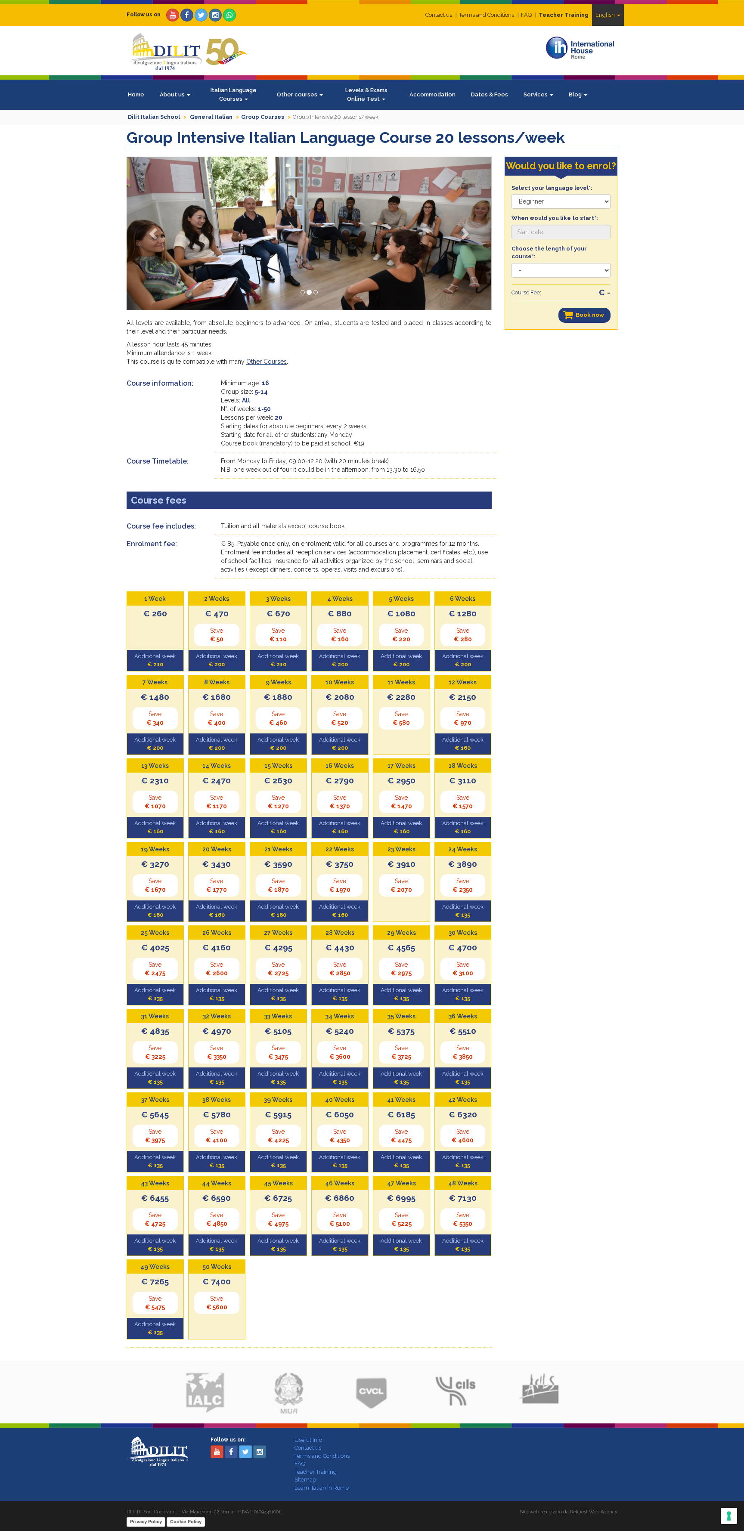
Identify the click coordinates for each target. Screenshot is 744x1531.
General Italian (211, 117)
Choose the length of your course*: (549, 252)
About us (173, 94)
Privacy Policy (146, 1522)
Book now (590, 315)
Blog (576, 94)
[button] (154, 233)
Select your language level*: (552, 188)
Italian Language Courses (234, 94)
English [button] (605, 15)
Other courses (298, 94)
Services (536, 94)
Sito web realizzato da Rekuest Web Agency (568, 1512)
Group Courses (262, 117)
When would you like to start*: (555, 218)
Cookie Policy (186, 1522)
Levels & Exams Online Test (366, 94)
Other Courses (266, 361)
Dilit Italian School (154, 117)
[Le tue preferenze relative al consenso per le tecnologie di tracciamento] (729, 1516)
